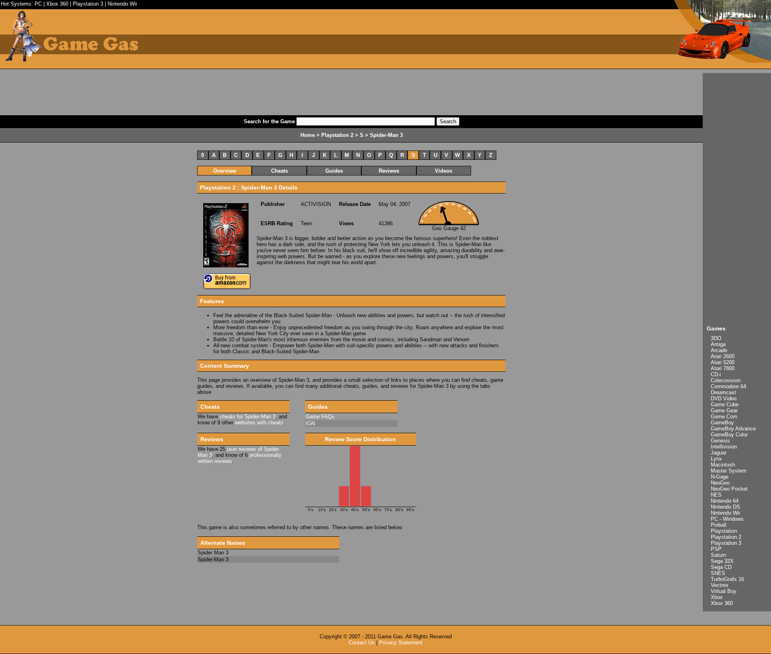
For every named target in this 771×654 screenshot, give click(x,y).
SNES (718, 573)
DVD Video (723, 398)
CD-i (716, 374)
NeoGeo (720, 483)
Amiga (718, 344)
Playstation (724, 531)
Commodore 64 (728, 386)
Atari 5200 (722, 362)
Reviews (389, 171)
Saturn (718, 555)
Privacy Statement (400, 643)
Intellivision (724, 447)
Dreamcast (723, 392)
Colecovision (725, 380)
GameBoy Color (729, 435)
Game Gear (724, 410)
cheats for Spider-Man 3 (247, 417)
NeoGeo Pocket (729, 489)
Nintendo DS (725, 507)
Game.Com (724, 417)
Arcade (719, 350)
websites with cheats (259, 423)
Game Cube (724, 404)
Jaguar (718, 453)
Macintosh (723, 465)
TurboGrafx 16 (727, 579)
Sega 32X (722, 561)
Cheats (279, 171)
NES (716, 495)
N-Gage (719, 477)
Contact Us (362, 643)
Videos (443, 171)
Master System (729, 471)
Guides (334, 171)
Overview (224, 171)
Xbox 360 (57, 4)
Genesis (720, 441)
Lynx (716, 459)
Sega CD (721, 567)
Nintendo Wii (122, 4)
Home (307, 135)
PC (38, 4)
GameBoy (722, 423)
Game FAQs (320, 417)
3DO (716, 338)
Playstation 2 (726, 537)
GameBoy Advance (733, 429)
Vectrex (719, 585)
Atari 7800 (722, 368)
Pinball (718, 525)
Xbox (717, 597)
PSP (716, 549)
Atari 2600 (722, 356)
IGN (310, 423)
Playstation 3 (88, 4)
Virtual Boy (723, 591)
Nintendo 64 (724, 501)
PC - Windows (727, 519)
